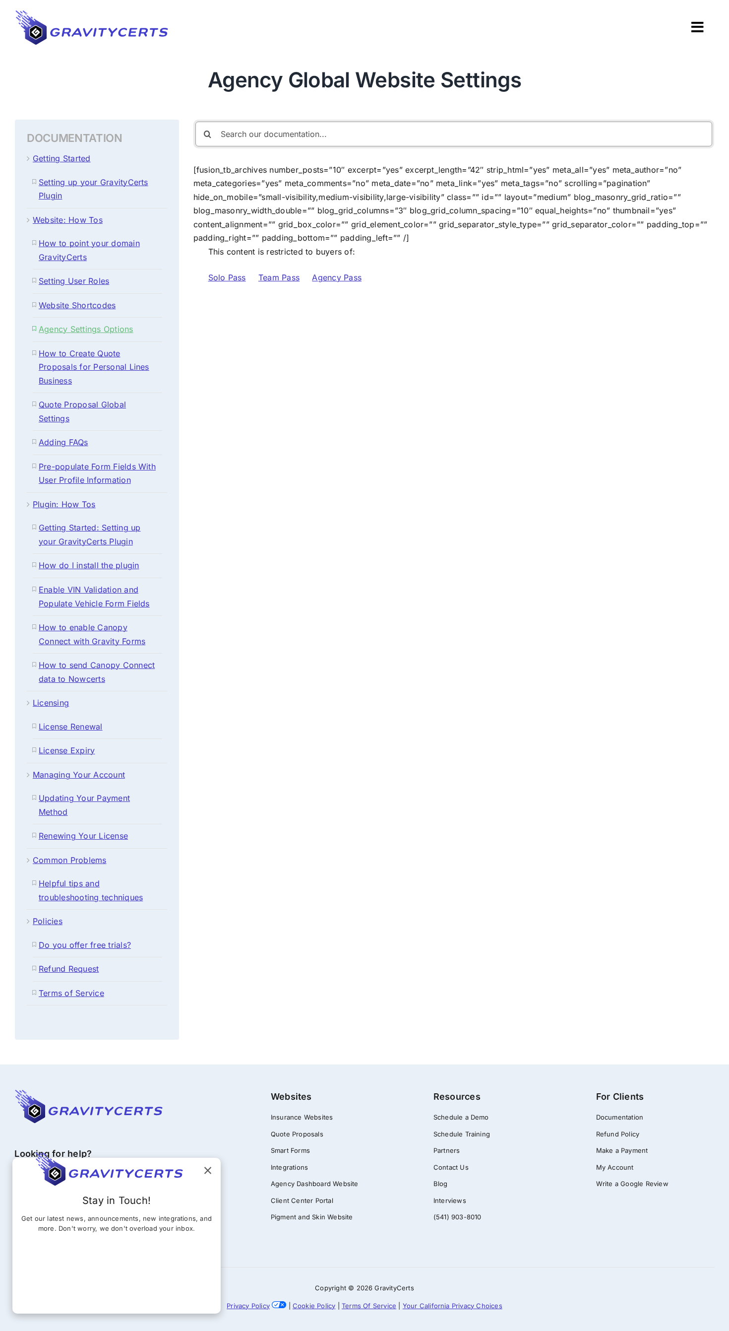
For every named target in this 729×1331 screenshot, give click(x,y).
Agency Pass (337, 277)
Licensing (51, 703)
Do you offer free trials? (85, 945)
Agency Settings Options (86, 329)
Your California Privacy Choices (452, 1306)
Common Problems (70, 860)
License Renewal (71, 727)
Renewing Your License (83, 836)
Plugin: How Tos (64, 504)
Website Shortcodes (77, 305)
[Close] (208, 1170)
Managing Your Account (79, 775)
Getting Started (62, 158)
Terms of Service (71, 993)
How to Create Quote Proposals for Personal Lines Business (94, 367)
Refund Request (69, 969)
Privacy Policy (248, 1306)
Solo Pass (227, 277)
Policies (47, 921)
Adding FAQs (63, 442)
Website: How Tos (68, 220)
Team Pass (279, 277)
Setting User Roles (74, 281)
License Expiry (67, 750)
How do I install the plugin (89, 565)
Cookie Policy (314, 1306)
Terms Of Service (369, 1306)
